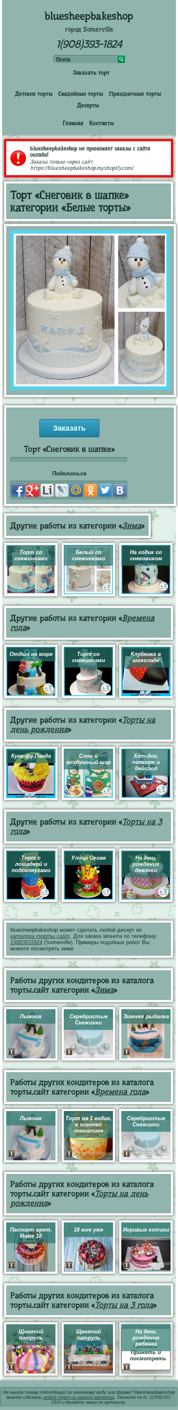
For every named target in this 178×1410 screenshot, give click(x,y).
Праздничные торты (135, 93)
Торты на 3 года (124, 1305)
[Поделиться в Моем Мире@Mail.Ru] (76, 490)
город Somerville (89, 29)
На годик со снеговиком (146, 555)
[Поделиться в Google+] (32, 490)
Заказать (69, 428)
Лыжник (31, 1016)
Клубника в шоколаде (146, 657)
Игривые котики (146, 1230)
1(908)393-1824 (89, 44)
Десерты (88, 105)
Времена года (120, 1092)
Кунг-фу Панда (31, 756)
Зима (131, 525)
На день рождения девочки (145, 864)
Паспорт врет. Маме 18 (31, 1233)
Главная (73, 123)
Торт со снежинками (31, 555)
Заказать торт (91, 72)
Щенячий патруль (31, 1334)
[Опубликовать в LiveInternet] (47, 490)
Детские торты (34, 93)
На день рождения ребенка (145, 1337)
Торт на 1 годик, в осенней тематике (88, 1124)
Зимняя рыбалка (146, 1016)
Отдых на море (31, 654)
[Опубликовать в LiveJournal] (61, 490)
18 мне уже (88, 1230)
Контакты (101, 123)
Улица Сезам (88, 858)
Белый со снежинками (88, 555)
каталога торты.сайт (40, 936)
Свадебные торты (80, 93)
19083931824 (26, 942)
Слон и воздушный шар (88, 759)
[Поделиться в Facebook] (18, 490)
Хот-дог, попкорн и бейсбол (146, 762)
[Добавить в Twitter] (105, 490)
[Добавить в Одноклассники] (90, 490)
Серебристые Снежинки (89, 1019)
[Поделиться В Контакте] (119, 490)
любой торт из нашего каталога (78, 1397)
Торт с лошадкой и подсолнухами (31, 864)
